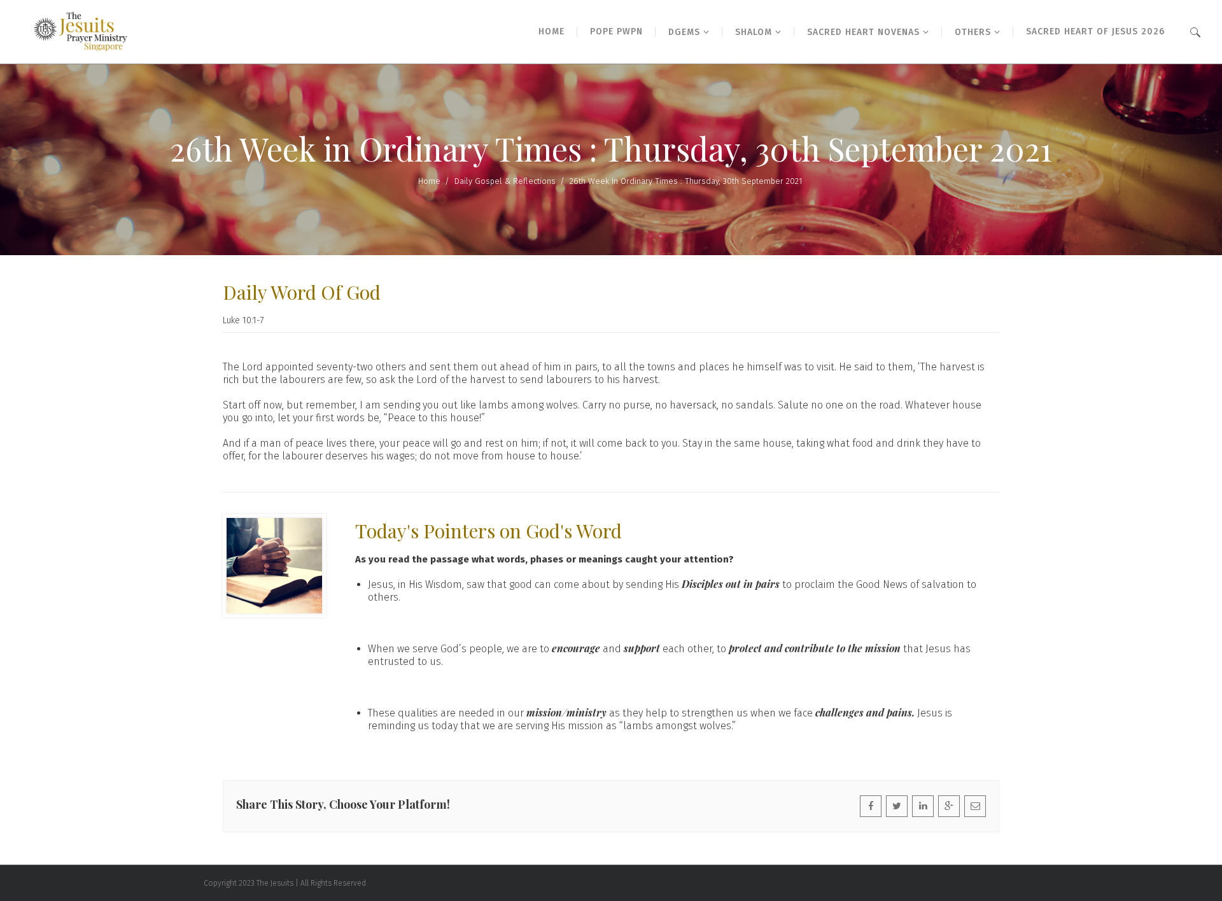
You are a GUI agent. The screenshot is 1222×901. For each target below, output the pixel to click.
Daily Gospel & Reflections (505, 181)
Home (429, 181)
